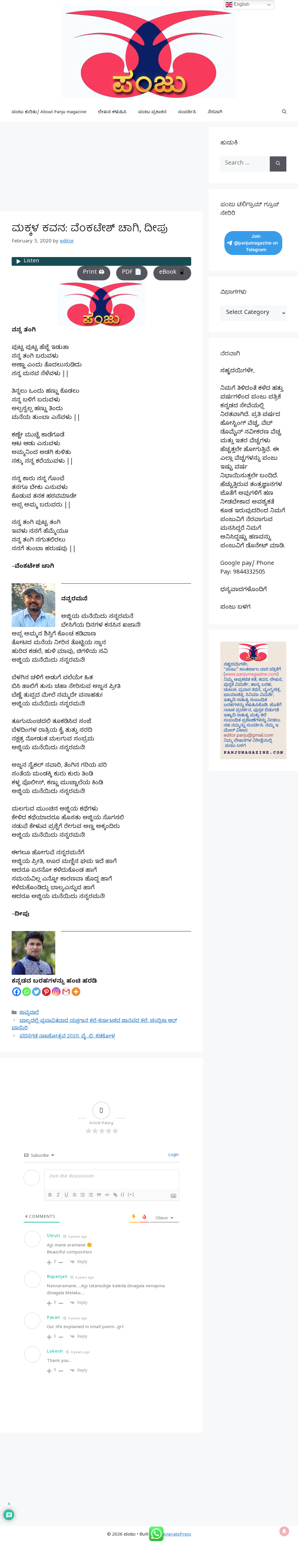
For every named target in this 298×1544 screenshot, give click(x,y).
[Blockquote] (99, 1194)
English (241, 4)
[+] (131, 1194)
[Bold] (50, 1194)
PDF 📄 (132, 273)
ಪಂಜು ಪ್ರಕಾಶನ (152, 113)
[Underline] (66, 1194)
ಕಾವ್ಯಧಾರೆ (29, 1013)
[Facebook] (16, 991)
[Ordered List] (83, 1194)
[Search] (278, 164)
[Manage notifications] (284, 1531)
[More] (76, 991)
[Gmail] (66, 991)
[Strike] (74, 1194)
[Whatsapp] (26, 991)
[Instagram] (56, 991)
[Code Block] (107, 1194)
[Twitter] (36, 991)
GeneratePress (175, 1535)
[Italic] (58, 1194)
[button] (284, 112)
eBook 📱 (172, 273)
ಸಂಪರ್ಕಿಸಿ (187, 113)
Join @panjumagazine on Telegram (256, 242)
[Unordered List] (91, 1194)
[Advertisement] (101, 168)
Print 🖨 (93, 273)
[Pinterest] (46, 991)
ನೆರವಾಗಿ (215, 113)
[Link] (115, 1194)
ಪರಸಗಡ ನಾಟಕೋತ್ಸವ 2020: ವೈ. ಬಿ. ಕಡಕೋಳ (67, 1036)
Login (173, 1155)
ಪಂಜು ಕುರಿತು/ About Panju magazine (49, 113)
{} (123, 1194)
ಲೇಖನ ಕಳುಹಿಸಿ (112, 113)
